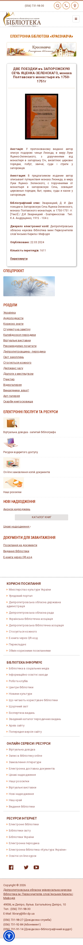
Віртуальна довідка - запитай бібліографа (29, 432)
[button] (9, 936)
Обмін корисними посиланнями (30, 650)
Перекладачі (17, 644)
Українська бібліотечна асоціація (31, 619)
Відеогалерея (12, 384)
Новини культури (20, 693)
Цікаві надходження (16, 526)
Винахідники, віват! (16, 390)
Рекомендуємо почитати (20, 346)
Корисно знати (13, 323)
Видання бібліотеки (16, 551)
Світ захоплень (13, 357)
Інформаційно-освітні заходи (28, 674)
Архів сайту (16, 725)
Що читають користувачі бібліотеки (33, 700)
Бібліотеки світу (20, 830)
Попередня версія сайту (25, 731)
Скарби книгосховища (18, 401)
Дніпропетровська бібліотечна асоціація (36, 625)
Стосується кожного (17, 362)
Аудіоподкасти (13, 318)
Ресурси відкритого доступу (20, 452)
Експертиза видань (22, 712)
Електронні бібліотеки (24, 824)
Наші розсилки (12, 492)
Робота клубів (18, 681)
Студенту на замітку (16, 329)
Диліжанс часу (13, 368)
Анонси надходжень (16, 509)
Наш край (15, 800)
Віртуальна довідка (22, 749)
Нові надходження (21, 794)
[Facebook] (10, 868)
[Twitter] (25, 868)
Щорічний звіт (18, 706)
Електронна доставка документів (32, 768)
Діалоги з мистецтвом (18, 373)
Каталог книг (41, 517)
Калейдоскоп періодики (19, 334)
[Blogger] (17, 868)
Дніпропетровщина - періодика (24, 351)
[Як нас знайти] (75, 5)
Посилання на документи (20, 545)
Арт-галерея (11, 396)
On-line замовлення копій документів (26, 472)
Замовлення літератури (25, 762)
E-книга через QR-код (17, 557)
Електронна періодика (24, 843)
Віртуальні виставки (17, 340)
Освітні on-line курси (22, 855)
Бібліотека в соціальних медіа (29, 668)
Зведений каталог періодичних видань (35, 719)
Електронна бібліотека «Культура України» (37, 849)
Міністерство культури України (30, 589)
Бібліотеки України (21, 837)
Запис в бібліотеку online (25, 755)
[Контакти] (66, 5)
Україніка (9, 312)
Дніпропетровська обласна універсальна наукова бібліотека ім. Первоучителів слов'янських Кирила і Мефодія (38, 894)
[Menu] (75, 18)
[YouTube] (35, 868)
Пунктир (9, 379)
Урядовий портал (21, 595)
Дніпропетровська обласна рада (31, 612)
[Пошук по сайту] (57, 5)
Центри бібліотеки (21, 687)
